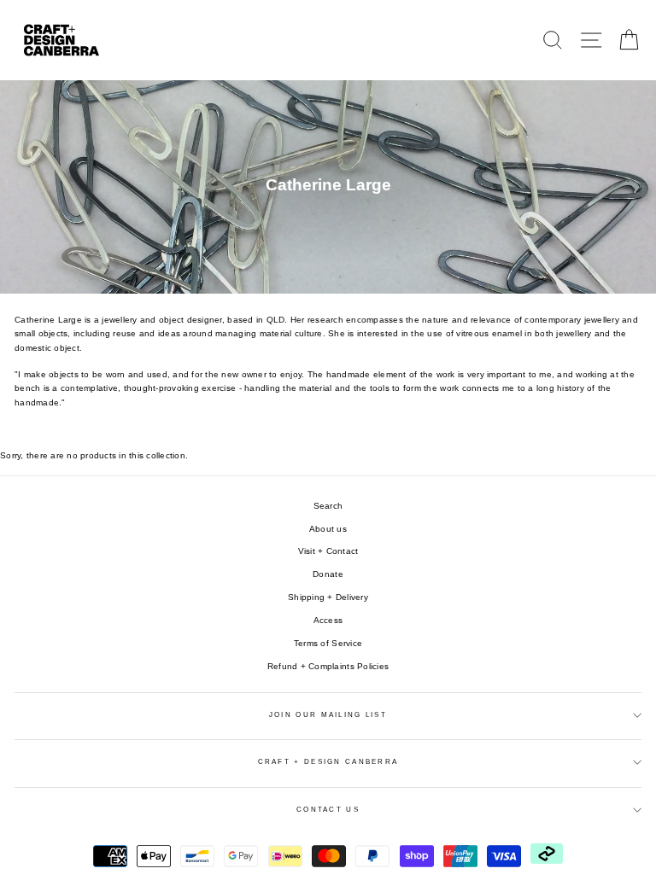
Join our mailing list (328, 715)
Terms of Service (328, 643)
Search (328, 505)
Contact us (328, 809)
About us (328, 528)
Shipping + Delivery (328, 597)
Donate (328, 574)
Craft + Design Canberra (328, 762)
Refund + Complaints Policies (328, 666)
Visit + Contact (328, 551)
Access (328, 620)
